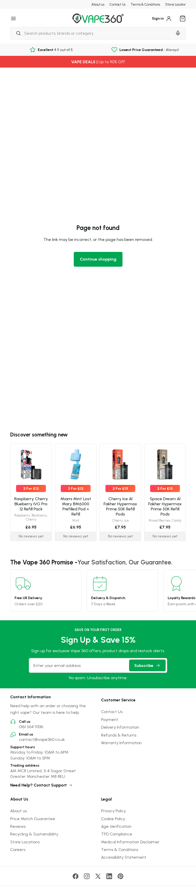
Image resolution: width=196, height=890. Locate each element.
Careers (17, 849)
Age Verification (116, 826)
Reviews (18, 826)
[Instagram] (86, 876)
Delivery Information (120, 727)
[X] (98, 876)
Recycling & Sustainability (34, 834)
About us (97, 4)
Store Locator (175, 4)
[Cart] (182, 18)
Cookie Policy (113, 818)
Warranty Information (121, 742)
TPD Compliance (116, 834)
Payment (109, 719)
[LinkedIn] (109, 876)
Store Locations (25, 842)
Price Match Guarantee (32, 818)
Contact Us (117, 4)
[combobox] (91, 33)
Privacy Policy (113, 810)
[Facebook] (75, 876)
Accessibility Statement (123, 857)
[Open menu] (13, 18)
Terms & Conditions (145, 4)
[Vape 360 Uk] (98, 18)
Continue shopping (98, 259)
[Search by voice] (177, 33)
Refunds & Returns (118, 735)
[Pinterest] (120, 876)
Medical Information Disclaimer (130, 842)
